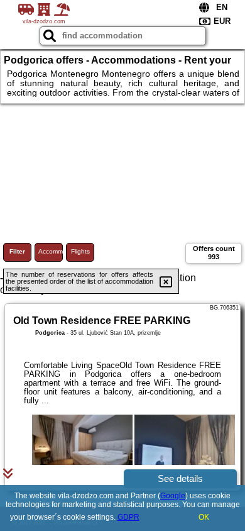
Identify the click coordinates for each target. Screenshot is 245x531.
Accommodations (50, 251)
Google (172, 495)
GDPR (128, 517)
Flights (80, 251)
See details (180, 478)
